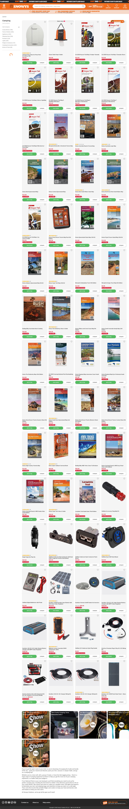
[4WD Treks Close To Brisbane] (87, 444)
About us (36, 802)
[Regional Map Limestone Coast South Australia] (87, 373)
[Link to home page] (19, 6)
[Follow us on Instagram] (6, 802)
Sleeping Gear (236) (7, 36)
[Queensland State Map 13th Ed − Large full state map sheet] (87, 236)
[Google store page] (65, 12)
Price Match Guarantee (54, 59)
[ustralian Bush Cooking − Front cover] (34, 327)
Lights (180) (5, 40)
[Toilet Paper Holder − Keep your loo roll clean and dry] (61, 53)
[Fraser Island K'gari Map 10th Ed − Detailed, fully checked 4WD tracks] (114, 236)
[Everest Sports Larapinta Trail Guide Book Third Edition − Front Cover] (87, 509)
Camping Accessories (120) (9, 45)
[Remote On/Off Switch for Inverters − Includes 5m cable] (87, 601)
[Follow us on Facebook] (3, 802)
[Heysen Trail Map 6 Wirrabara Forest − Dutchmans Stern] (87, 98)
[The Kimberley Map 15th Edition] (34, 373)
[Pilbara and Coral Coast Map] (87, 327)
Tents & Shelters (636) (8, 32)
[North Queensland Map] (34, 190)
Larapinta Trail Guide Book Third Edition (85, 511)
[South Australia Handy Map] (114, 327)
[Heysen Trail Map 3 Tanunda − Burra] (114, 53)
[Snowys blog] (15, 802)
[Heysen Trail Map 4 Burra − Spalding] (34, 98)
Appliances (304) (6, 34)
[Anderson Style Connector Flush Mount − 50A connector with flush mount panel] (87, 555)
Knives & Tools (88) (7, 47)
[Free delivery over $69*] (39, 12)
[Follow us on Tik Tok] (12, 802)
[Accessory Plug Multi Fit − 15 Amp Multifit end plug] (114, 509)
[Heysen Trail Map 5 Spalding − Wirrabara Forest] (61, 98)
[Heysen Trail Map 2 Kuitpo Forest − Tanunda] (87, 53)
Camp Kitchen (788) (7, 29)
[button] (24, 36)
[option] (34, 33)
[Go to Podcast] (36, 725)
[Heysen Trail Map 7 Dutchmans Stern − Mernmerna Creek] (114, 98)
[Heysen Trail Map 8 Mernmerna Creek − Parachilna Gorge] (34, 144)
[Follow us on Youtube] (9, 802)
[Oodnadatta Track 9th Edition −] (87, 281)
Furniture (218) (6, 38)
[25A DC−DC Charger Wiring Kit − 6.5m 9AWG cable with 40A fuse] (61, 692)
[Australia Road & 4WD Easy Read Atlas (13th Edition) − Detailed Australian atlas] (114, 464)
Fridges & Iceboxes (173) (8, 43)
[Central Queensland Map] (61, 190)
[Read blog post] (64, 725)
